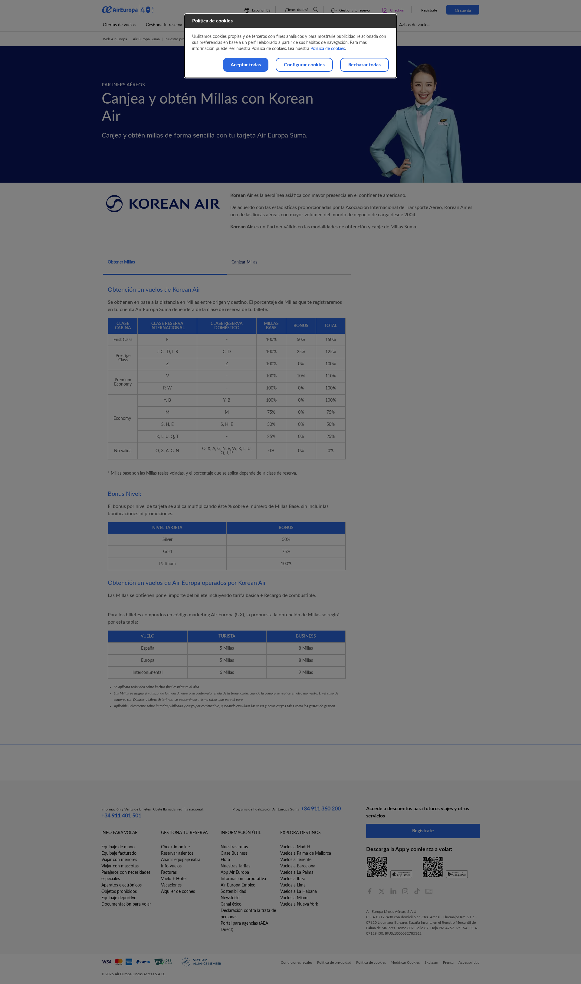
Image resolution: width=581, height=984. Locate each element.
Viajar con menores (119, 860)
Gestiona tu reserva (164, 25)
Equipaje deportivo (118, 898)
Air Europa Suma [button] (146, 39)
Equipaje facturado (118, 853)
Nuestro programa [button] (180, 39)
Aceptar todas (246, 64)
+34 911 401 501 (121, 816)
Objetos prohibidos (119, 892)
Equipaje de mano (118, 847)
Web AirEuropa (115, 39)
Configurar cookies (304, 64)
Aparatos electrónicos (121, 885)
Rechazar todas (364, 64)
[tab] (165, 266)
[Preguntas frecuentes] (316, 9)
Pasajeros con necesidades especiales (125, 875)
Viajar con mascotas (120, 866)
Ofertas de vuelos (119, 25)
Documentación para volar (126, 904)
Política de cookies (327, 49)
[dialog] (290, 46)
